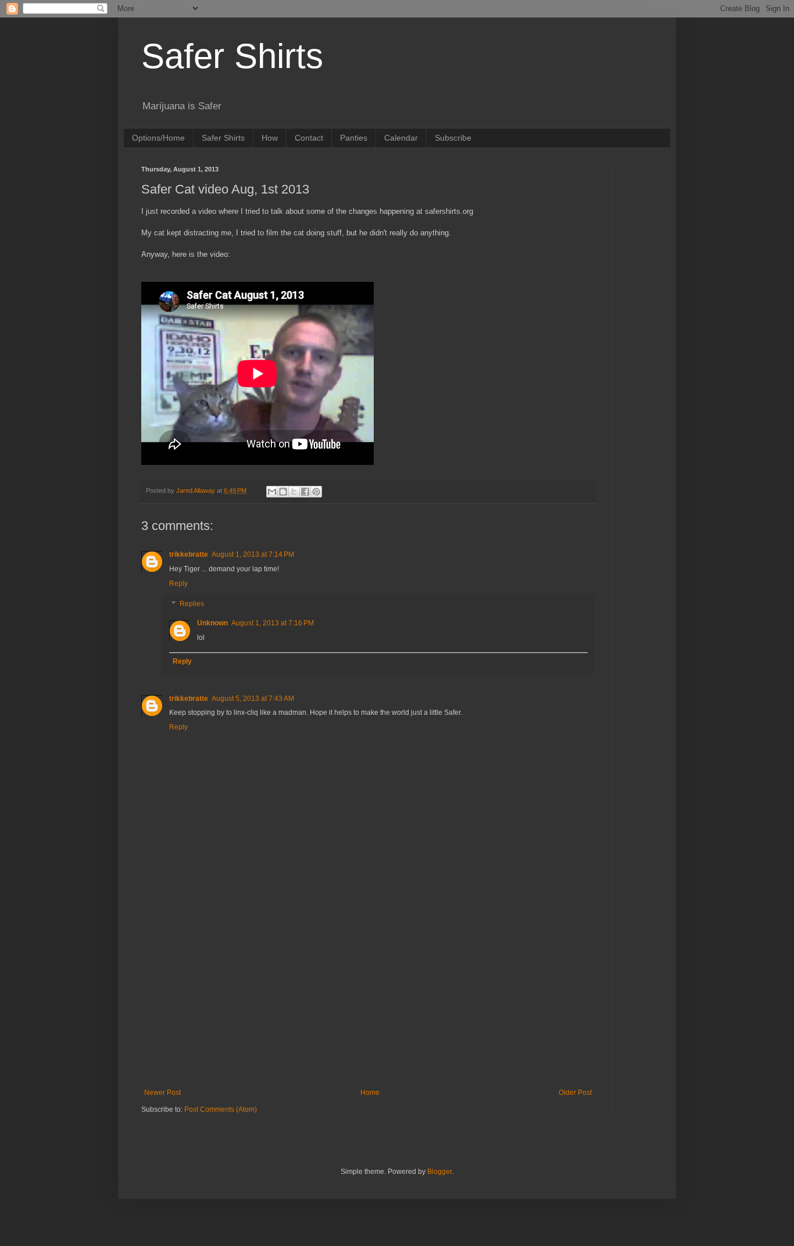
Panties (353, 137)
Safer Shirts (232, 56)
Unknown (212, 623)
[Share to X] (294, 491)
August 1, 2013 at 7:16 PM (272, 623)
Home (370, 1093)
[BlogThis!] (283, 491)
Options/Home (158, 137)
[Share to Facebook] (305, 491)
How (270, 137)
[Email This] (272, 491)
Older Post (575, 1093)
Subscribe (453, 137)
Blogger (439, 1172)
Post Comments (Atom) (220, 1109)
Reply (178, 583)
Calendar (401, 137)
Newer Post (162, 1093)
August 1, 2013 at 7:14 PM (253, 554)
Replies (192, 604)
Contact (309, 137)
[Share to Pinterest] (316, 491)
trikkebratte (188, 554)
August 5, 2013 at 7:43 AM (253, 698)
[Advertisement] (368, 992)
